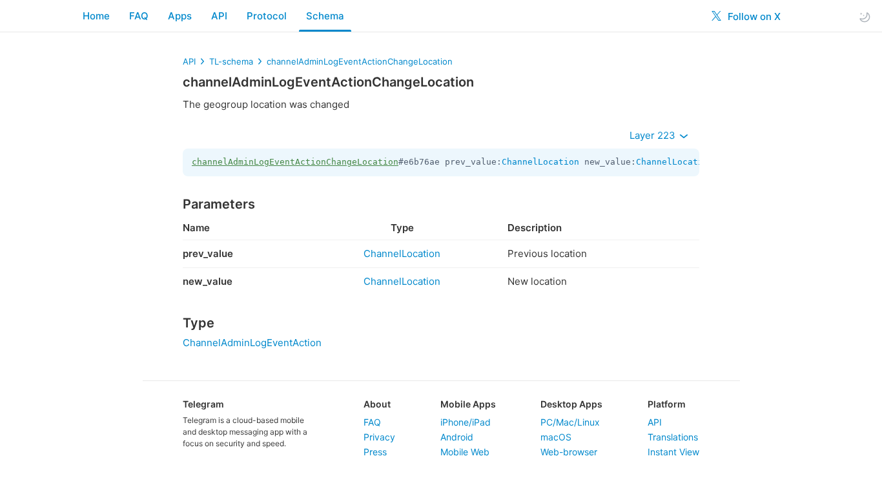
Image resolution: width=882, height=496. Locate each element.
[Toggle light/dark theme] (864, 16)
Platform (667, 403)
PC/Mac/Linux (570, 422)
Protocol (267, 16)
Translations (673, 436)
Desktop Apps (571, 403)
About (377, 403)
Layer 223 (654, 135)
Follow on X (753, 16)
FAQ (139, 16)
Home (96, 16)
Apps (180, 16)
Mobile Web (464, 451)
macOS (555, 436)
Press (375, 451)
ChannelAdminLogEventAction (252, 342)
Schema (325, 16)
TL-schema (231, 61)
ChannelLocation (540, 162)
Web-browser (568, 451)
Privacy (379, 436)
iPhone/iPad (465, 422)
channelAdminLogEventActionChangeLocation (360, 61)
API (219, 16)
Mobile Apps (468, 403)
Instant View (673, 451)
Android (456, 436)
